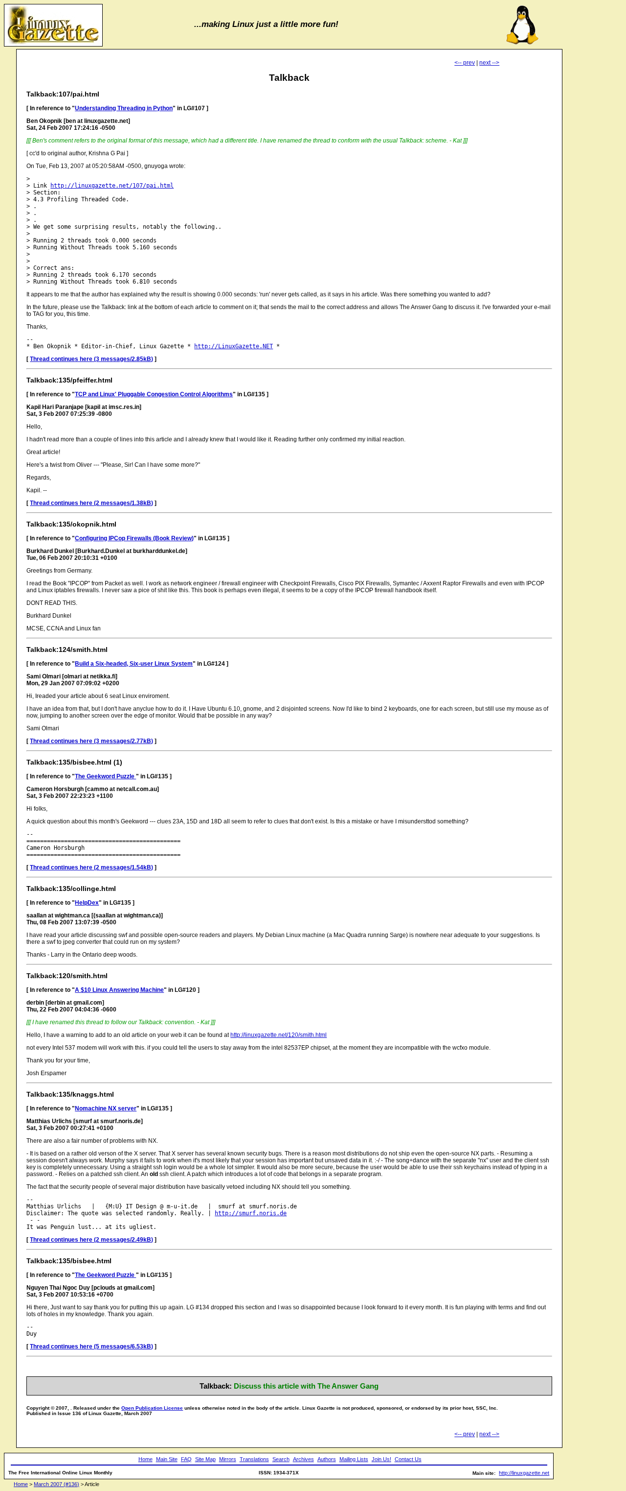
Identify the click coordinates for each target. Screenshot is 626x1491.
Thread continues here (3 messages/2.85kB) (91, 359)
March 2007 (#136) (56, 1484)
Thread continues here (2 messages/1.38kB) (91, 503)
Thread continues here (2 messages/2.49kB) (91, 1239)
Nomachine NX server (105, 1108)
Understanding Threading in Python (124, 108)
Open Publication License (152, 1408)
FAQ (186, 1459)
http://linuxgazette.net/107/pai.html (112, 185)
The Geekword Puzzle (105, 776)
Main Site (167, 1459)
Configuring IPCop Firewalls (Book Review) (134, 538)
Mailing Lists (353, 1459)
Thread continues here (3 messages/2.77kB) (91, 741)
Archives (303, 1459)
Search (281, 1459)
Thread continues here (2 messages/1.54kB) (91, 867)
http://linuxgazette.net (524, 1473)
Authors (326, 1459)
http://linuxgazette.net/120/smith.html (278, 1035)
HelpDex (87, 902)
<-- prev (464, 62)
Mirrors (227, 1459)
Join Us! (381, 1459)
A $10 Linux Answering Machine (119, 989)
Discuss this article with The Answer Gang (306, 1386)
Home (145, 1459)
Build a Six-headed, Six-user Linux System (134, 663)
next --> (489, 62)
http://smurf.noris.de (251, 1213)
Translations (254, 1459)
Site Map (205, 1459)
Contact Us (408, 1459)
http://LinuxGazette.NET (233, 346)
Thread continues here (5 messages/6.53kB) (91, 1346)
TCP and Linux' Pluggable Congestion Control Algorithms (154, 394)
